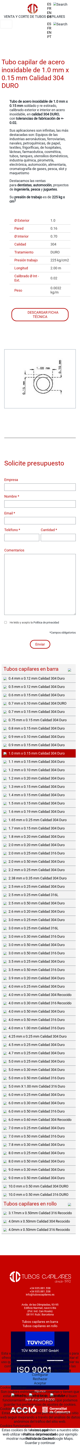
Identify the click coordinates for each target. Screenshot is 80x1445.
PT (49, 17)
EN (49, 13)
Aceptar (40, 1383)
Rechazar (40, 1379)
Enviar (40, 644)
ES (49, 4)
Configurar (40, 1375)
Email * (9, 513)
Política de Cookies (56, 1370)
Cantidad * (49, 530)
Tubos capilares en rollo (40, 1326)
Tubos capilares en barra (40, 1322)
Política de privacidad (46, 622)
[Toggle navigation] (6, 24)
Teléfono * (12, 530)
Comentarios (14, 550)
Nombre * (11, 496)
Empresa (11, 480)
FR (49, 8)
